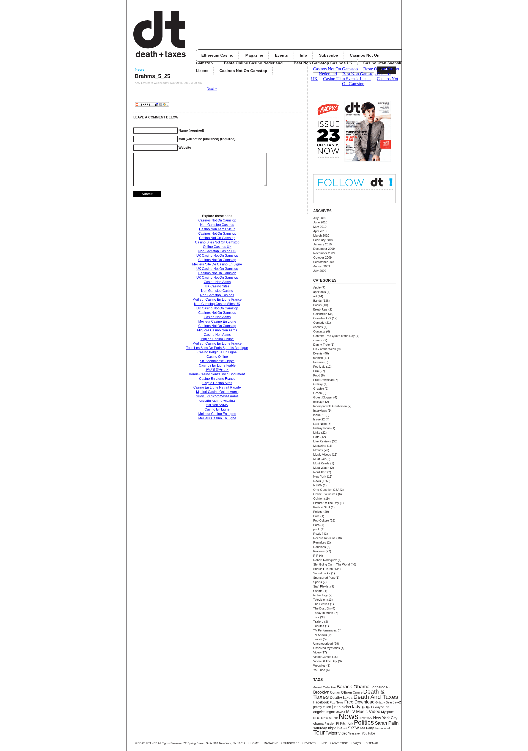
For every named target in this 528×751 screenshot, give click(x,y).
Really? (318, 533)
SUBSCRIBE (291, 743)
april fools (319, 291)
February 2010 (323, 240)
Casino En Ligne (217, 409)
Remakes (319, 542)
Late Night (320, 423)
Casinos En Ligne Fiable (217, 365)
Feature (318, 362)
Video (317, 652)
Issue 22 (319, 419)
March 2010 (321, 235)
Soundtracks (321, 573)
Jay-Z (397, 702)
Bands (317, 300)
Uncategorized (323, 643)
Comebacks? (322, 318)
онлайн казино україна (217, 401)
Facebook (321, 702)
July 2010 (319, 218)
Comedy (318, 322)
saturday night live (327, 728)
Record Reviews (324, 538)
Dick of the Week (324, 349)
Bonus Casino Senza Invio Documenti (217, 374)
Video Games (322, 656)
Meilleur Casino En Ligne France (217, 299)
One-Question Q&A (326, 489)
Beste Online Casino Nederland (253, 63)
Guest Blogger (322, 397)
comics (318, 327)
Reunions (319, 546)
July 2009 (319, 270)
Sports (317, 582)
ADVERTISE (340, 743)
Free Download (323, 379)
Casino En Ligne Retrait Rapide (217, 387)
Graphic (318, 388)
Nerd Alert (319, 472)
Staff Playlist (321, 586)
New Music (329, 718)
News (139, 69)
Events (281, 55)
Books (317, 305)
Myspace (388, 712)
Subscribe (328, 55)
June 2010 (320, 222)
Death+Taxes (341, 697)
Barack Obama (353, 686)
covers (318, 340)
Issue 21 (319, 415)
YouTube (319, 670)
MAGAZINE (271, 743)
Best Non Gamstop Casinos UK (323, 63)
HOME (255, 743)
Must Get (319, 459)
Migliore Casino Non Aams (217, 330)
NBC (316, 718)
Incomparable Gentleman (330, 406)
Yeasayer (354, 733)
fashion (318, 357)
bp (387, 687)
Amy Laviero (142, 82)
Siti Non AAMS (217, 405)
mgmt (330, 712)
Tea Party (367, 728)
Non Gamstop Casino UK (217, 251)
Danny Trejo (321, 344)
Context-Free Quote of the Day (334, 335)
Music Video (368, 711)
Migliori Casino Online (217, 339)
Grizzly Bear (383, 702)
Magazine (254, 55)
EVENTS (310, 743)
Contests (319, 331)
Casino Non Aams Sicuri (217, 229)
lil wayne (378, 707)
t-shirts (318, 590)
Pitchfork (346, 723)
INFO (324, 743)
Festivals (319, 366)
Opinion (318, 498)
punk (316, 529)
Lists (316, 437)
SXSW (353, 728)
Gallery (318, 384)
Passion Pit (331, 723)
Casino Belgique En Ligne (217, 352)
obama (318, 723)
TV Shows (320, 634)
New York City (385, 718)
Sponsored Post (324, 577)
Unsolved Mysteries (326, 648)
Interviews (320, 410)
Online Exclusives (325, 494)
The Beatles (321, 604)
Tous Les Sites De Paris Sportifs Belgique (217, 348)
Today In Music (323, 612)
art (315, 296)
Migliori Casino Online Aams (217, 392)
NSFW (317, 485)
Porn (316, 524)
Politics (318, 511)
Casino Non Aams (217, 282)
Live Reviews (322, 441)
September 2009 (324, 262)
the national (382, 728)
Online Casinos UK (217, 247)
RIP (315, 555)
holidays (318, 401)
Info (303, 55)
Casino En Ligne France (217, 379)
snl (345, 728)
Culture (357, 692)
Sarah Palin (386, 723)
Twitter (317, 639)
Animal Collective (324, 687)
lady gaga (362, 706)
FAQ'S (357, 743)
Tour (316, 617)
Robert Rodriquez (325, 560)
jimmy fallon (322, 707)
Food (316, 375)
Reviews (319, 551)
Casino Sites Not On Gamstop (217, 242)
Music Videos (322, 454)
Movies (318, 450)
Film (316, 371)
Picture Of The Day (326, 503)
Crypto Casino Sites (217, 383)
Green (317, 393)
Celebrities (320, 313)
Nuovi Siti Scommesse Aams (217, 396)
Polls (316, 516)
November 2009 (324, 253)
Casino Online (217, 357)
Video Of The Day (325, 661)
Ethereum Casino (217, 55)
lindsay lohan (322, 428)
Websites (319, 665)
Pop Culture (321, 520)
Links (316, 432)
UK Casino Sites (217, 286)
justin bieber (341, 707)
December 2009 (324, 248)
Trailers (318, 621)
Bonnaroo (377, 687)
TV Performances (325, 630)
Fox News (336, 702)
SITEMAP (372, 743)
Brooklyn (321, 692)
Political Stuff (321, 507)
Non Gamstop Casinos (217, 225)
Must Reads (321, 463)
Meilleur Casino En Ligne (217, 321)
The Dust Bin (322, 608)
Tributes (318, 626)
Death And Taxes (375, 697)
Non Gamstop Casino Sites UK (217, 304)
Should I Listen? (323, 568)
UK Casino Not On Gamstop (217, 255)
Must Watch (321, 467)
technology (320, 595)
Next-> (212, 89)
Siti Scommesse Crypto (217, 361)
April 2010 (319, 231)
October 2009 (322, 257)
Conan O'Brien (341, 692)
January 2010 (322, 244)
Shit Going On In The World (331, 564)
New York (319, 476)
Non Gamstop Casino (217, 291)
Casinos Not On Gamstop (217, 220)
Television (319, 599)
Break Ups (320, 309)
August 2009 (321, 266)
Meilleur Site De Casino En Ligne (217, 264)
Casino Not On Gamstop (217, 238)
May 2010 (319, 226)
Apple (317, 287)
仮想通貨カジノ (217, 370)
